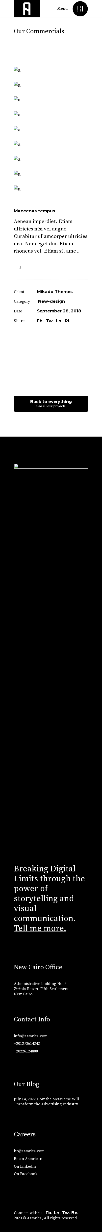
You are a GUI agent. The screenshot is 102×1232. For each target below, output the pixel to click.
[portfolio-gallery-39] (51, 85)
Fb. (49, 1212)
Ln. (57, 1212)
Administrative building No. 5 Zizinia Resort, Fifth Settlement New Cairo (41, 989)
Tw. (66, 1212)
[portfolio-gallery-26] (51, 100)
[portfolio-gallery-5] (51, 115)
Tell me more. (40, 928)
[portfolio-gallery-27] (51, 189)
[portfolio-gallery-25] (51, 174)
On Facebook (25, 1173)
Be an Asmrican (28, 1158)
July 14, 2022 (25, 1099)
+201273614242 (27, 1043)
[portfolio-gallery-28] (51, 130)
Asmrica (34, 1218)
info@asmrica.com (31, 1036)
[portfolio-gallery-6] (51, 145)
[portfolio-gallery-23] (51, 70)
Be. (74, 1212)
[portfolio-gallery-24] (51, 159)
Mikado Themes (55, 291)
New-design (51, 301)
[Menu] (80, 8)
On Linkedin (25, 1166)
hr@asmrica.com (29, 1151)
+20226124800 (26, 1051)
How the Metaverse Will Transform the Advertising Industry (46, 1102)
